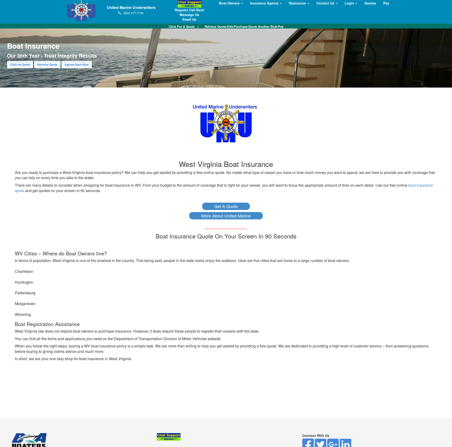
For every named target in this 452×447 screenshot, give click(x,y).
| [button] (183, 26)
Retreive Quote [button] (47, 64)
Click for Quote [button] (20, 64)
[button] (226, 206)
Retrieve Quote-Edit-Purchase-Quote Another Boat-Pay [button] (244, 26)
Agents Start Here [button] (77, 64)
